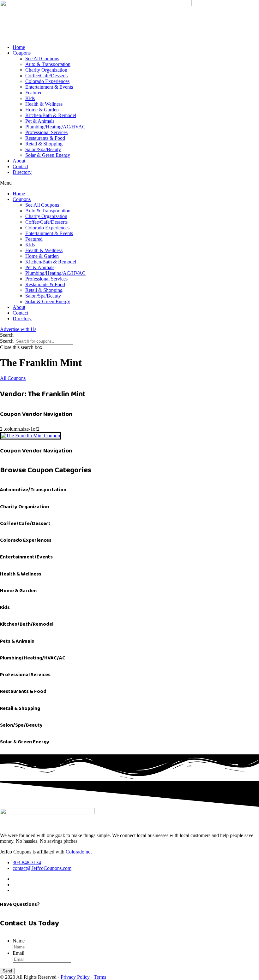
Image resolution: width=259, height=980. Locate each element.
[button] (129, 183)
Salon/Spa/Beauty (43, 149)
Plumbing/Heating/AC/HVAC (55, 126)
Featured (34, 92)
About (19, 160)
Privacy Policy (75, 977)
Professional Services (46, 132)
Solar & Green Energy (47, 155)
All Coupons (13, 378)
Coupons (22, 53)
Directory (22, 172)
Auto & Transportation (47, 64)
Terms (100, 977)
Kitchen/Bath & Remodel (50, 115)
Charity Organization (46, 70)
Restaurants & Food (45, 138)
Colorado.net (79, 851)
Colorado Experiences (47, 81)
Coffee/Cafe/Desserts (46, 75)
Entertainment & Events (49, 87)
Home (19, 47)
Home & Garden (42, 109)
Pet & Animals (39, 121)
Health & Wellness (44, 104)
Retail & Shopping (44, 143)
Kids (30, 98)
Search (7, 341)
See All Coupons (42, 58)
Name (19, 940)
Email (18, 953)
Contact (20, 166)
